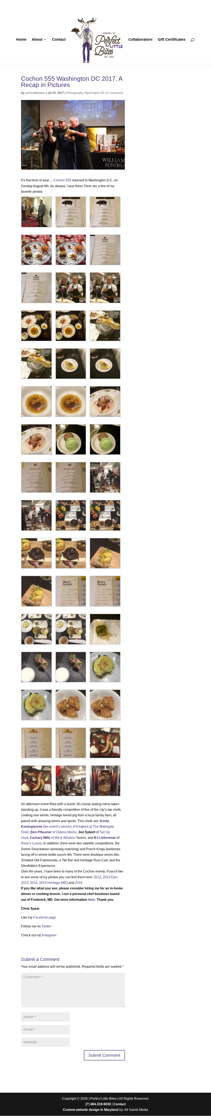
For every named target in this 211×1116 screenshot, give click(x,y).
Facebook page (44, 917)
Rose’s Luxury (31, 843)
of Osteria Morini (53, 832)
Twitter (46, 926)
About (37, 40)
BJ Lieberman (105, 837)
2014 (34, 882)
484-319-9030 (100, 1104)
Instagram (49, 935)
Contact (59, 40)
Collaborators (140, 40)
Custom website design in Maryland (90, 1109)
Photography (74, 92)
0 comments (115, 92)
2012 (97, 877)
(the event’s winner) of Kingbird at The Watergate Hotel (67, 826)
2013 (24, 882)
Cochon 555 (62, 180)
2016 (78, 882)
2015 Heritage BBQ (53, 882)
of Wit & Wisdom (52, 837)
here (91, 899)
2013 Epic (110, 877)
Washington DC (94, 92)
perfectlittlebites (35, 92)
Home (21, 40)
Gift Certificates (171, 40)
